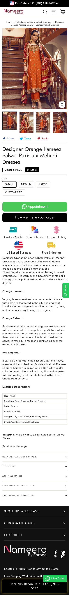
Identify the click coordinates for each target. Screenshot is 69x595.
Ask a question (12, 476)
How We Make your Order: (19, 456)
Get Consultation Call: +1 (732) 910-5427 (34, 586)
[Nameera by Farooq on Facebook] (56, 552)
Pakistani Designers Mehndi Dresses (33, 22)
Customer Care (19, 523)
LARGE (43, 184)
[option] (34, 69)
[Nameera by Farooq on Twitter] (63, 552)
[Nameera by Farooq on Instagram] (63, 556)
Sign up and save (22, 511)
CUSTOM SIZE (13, 192)
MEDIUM (26, 184)
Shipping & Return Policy (18, 485)
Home (9, 22)
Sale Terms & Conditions (18, 495)
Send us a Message (14, 446)
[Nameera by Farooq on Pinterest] (56, 556)
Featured (13, 535)
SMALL (9, 184)
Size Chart (9, 466)
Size (4, 178)
